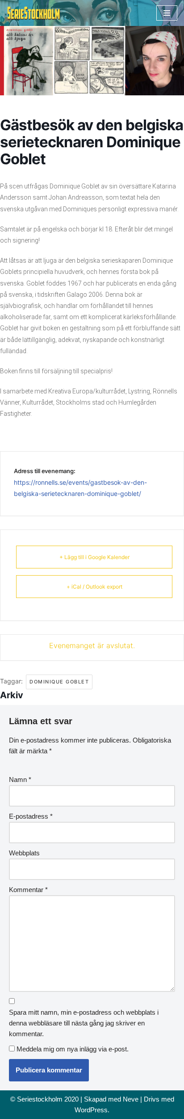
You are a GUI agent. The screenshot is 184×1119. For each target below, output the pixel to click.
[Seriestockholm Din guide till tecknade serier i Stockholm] (33, 13)
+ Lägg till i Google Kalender (94, 557)
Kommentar (28, 889)
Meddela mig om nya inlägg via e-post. (73, 1049)
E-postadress (31, 816)
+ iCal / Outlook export (94, 586)
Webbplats (24, 853)
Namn (20, 779)
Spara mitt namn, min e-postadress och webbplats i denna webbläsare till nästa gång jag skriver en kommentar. (84, 1023)
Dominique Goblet (59, 682)
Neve (130, 1099)
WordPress (91, 1110)
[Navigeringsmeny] (166, 13)
